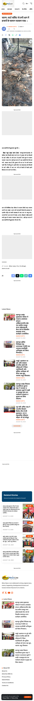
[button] (27, 697)
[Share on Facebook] (5, 35)
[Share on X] (9, 35)
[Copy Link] (16, 35)
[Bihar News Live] (8, 3)
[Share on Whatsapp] (12, 35)
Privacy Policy (6, 698)
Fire (18, 266)
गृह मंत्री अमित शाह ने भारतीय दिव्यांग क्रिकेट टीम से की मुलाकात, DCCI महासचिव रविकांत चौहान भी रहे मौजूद (23, 412)
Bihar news (12, 266)
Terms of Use (15, 698)
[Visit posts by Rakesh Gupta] (4, 29)
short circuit (5, 268)
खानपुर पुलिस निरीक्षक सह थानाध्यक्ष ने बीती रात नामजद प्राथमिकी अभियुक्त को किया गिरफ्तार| (23, 347)
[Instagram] (12, 593)
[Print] (19, 35)
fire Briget (23, 266)
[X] (5, 593)
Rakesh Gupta (12, 26)
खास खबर (29, 506)
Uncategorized (7, 13)
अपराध (30, 522)
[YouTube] (9, 593)
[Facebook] (3, 593)
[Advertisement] (17, 123)
